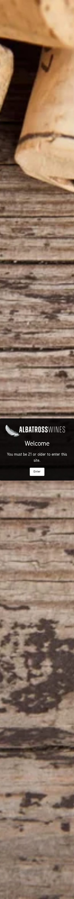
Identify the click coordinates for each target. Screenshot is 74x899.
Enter (37, 471)
